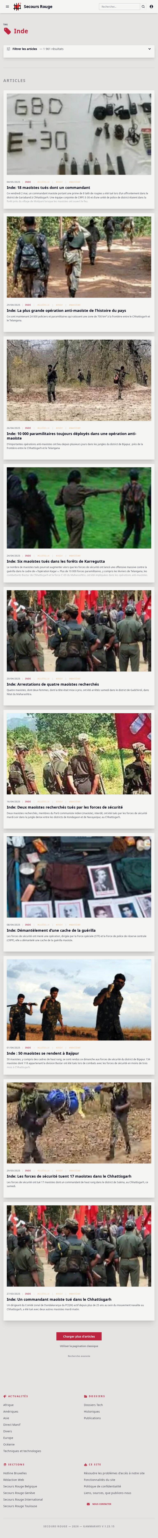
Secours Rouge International (23, 1499)
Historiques (92, 1411)
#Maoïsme (75, 182)
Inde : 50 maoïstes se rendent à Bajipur (43, 1053)
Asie (6, 1418)
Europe (8, 1438)
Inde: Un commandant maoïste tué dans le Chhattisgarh (59, 1299)
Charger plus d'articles (79, 1336)
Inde (28, 182)
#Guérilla (43, 182)
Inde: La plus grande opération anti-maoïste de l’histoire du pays (66, 310)
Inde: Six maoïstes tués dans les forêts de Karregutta (56, 561)
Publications (92, 1418)
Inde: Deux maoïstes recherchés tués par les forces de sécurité (65, 807)
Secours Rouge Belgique (20, 1486)
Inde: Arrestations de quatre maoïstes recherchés (53, 684)
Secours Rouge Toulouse (20, 1506)
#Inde (59, 182)
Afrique (8, 1405)
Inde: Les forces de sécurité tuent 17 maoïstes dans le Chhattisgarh (69, 1176)
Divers (7, 1431)
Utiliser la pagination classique (79, 1346)
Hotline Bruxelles (15, 1473)
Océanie (9, 1444)
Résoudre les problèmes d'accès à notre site (114, 1473)
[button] (7, 6)
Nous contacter (101, 1504)
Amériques (10, 1411)
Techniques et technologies (22, 1451)
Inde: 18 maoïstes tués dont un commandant (48, 187)
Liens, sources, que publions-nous (107, 1493)
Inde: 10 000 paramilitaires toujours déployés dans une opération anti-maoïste (71, 436)
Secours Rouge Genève (19, 1493)
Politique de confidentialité (102, 1486)
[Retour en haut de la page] (149, 1529)
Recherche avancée (79, 1355)
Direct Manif (11, 1425)
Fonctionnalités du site (99, 1480)
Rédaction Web (13, 1480)
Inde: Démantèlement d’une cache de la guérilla (51, 930)
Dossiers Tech (93, 1405)
